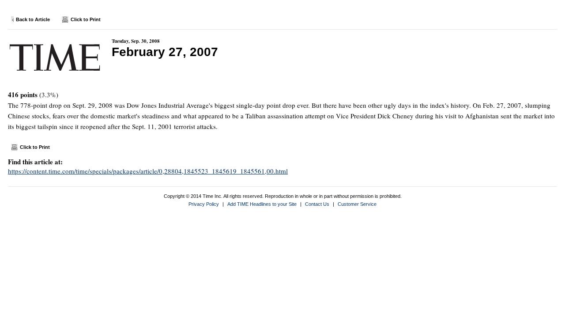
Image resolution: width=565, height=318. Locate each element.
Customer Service (357, 204)
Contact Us (317, 204)
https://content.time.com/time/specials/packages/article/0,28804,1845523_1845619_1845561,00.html (148, 171)
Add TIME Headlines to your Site (262, 204)
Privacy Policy (203, 204)
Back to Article (33, 19)
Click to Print (86, 19)
